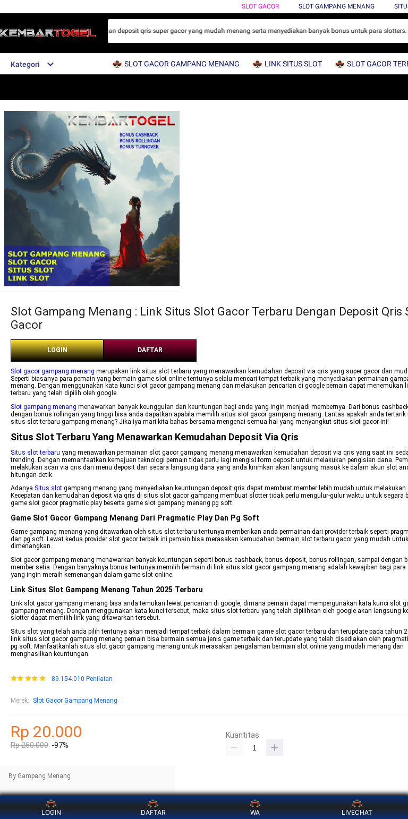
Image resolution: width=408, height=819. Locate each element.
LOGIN (57, 350)
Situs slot (48, 488)
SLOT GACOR (260, 6)
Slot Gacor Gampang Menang (75, 700)
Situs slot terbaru (35, 452)
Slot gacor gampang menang (53, 371)
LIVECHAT (357, 812)
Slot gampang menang (43, 407)
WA (255, 812)
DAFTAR (150, 350)
